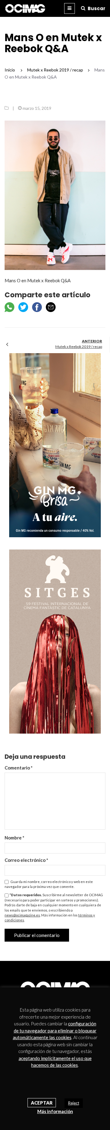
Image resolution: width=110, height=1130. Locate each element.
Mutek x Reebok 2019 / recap (78, 346)
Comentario (19, 767)
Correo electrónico (26, 860)
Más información (55, 1111)
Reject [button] (73, 1103)
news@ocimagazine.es (22, 915)
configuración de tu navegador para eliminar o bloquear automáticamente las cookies (55, 1030)
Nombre (14, 837)
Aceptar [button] (42, 1102)
